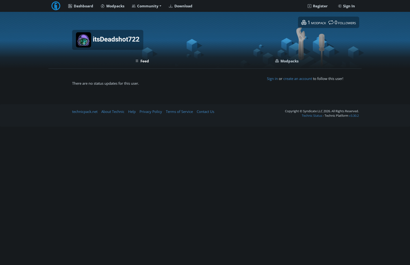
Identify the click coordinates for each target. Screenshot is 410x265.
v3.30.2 (354, 115)
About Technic (112, 111)
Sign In (348, 6)
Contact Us (205, 111)
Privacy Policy (151, 111)
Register (320, 6)
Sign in (272, 78)
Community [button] (147, 6)
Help (132, 111)
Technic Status (312, 115)
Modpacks (114, 6)
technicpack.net (85, 111)
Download (182, 6)
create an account (297, 78)
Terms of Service (179, 111)
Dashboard (83, 6)
